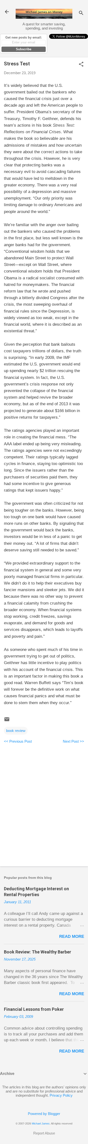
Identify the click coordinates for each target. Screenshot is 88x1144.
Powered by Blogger (44, 1114)
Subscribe (23, 49)
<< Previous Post (18, 741)
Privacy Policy (61, 1095)
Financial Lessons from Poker (34, 1009)
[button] (81, 64)
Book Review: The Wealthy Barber (37, 951)
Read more (71, 936)
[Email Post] (7, 721)
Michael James (41, 1123)
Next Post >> (73, 741)
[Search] (81, 13)
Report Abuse (44, 1133)
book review (15, 731)
